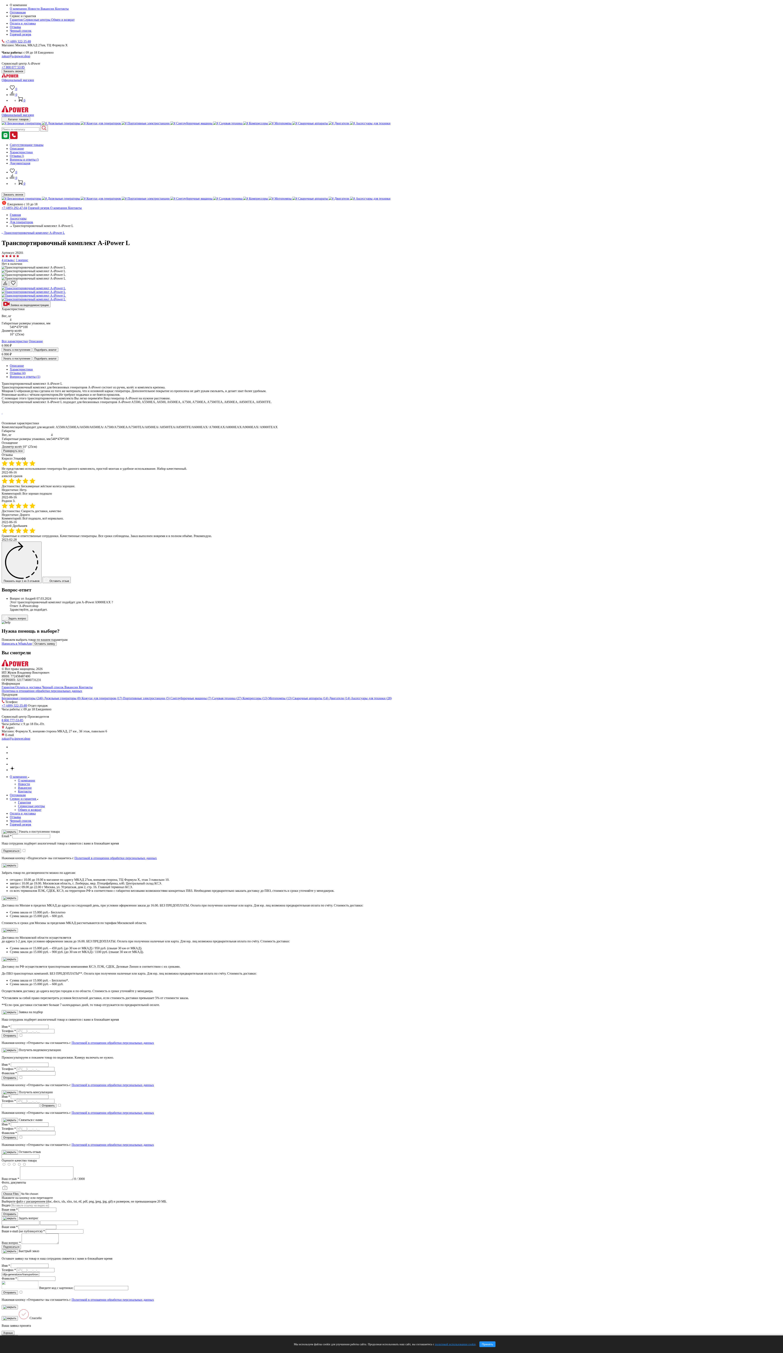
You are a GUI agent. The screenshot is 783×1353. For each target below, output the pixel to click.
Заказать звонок (13, 71)
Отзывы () (17, 156)
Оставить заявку (44, 643)
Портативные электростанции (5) (146, 698)
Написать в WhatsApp (17, 643)
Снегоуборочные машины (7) (191, 698)
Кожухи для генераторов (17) (102, 698)
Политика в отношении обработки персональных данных (42, 691)
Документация (20, 163)
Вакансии (48, 8)
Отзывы (15, 27)
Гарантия (16, 19)
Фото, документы (14, 1182)
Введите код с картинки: (56, 1288)
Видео (6, 1205)
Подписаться (11, 1246)
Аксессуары (18, 218)
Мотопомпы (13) (280, 698)
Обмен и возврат (63, 19)
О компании (19, 8)
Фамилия (9, 1073)
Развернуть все (13, 450)
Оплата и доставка (23, 23)
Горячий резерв (20, 34)
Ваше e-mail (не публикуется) (23, 1231)
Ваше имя (10, 1209)
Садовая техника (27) (227, 698)
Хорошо (8, 1332)
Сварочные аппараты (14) (310, 698)
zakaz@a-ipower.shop (16, 56)
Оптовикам (18, 12)
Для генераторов (21, 222)
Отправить (9, 1214)
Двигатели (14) (340, 698)
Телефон (9, 1031)
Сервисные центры (37, 19)
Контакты (62, 8)
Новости (34, 8)
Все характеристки (15, 341)
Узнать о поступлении (16, 349)
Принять (487, 1344)
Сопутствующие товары (26, 145)
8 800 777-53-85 (12, 720)
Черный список (20, 30)
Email (7, 836)
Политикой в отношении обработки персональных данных (115, 858)
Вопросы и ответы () (24, 159)
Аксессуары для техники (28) (371, 698)
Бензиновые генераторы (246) (23, 698)
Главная (15, 215)
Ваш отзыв (10, 1179)
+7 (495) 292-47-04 (14, 208)
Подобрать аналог (45, 349)
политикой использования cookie (455, 1344)
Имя (6, 1026)
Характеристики (21, 152)
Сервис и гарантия (23, 798)
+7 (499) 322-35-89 (18, 41)
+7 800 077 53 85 (13, 67)
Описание (17, 148)
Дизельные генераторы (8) (63, 698)
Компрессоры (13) (255, 698)
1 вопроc (22, 260)
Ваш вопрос (11, 1243)
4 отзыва (8, 260)
